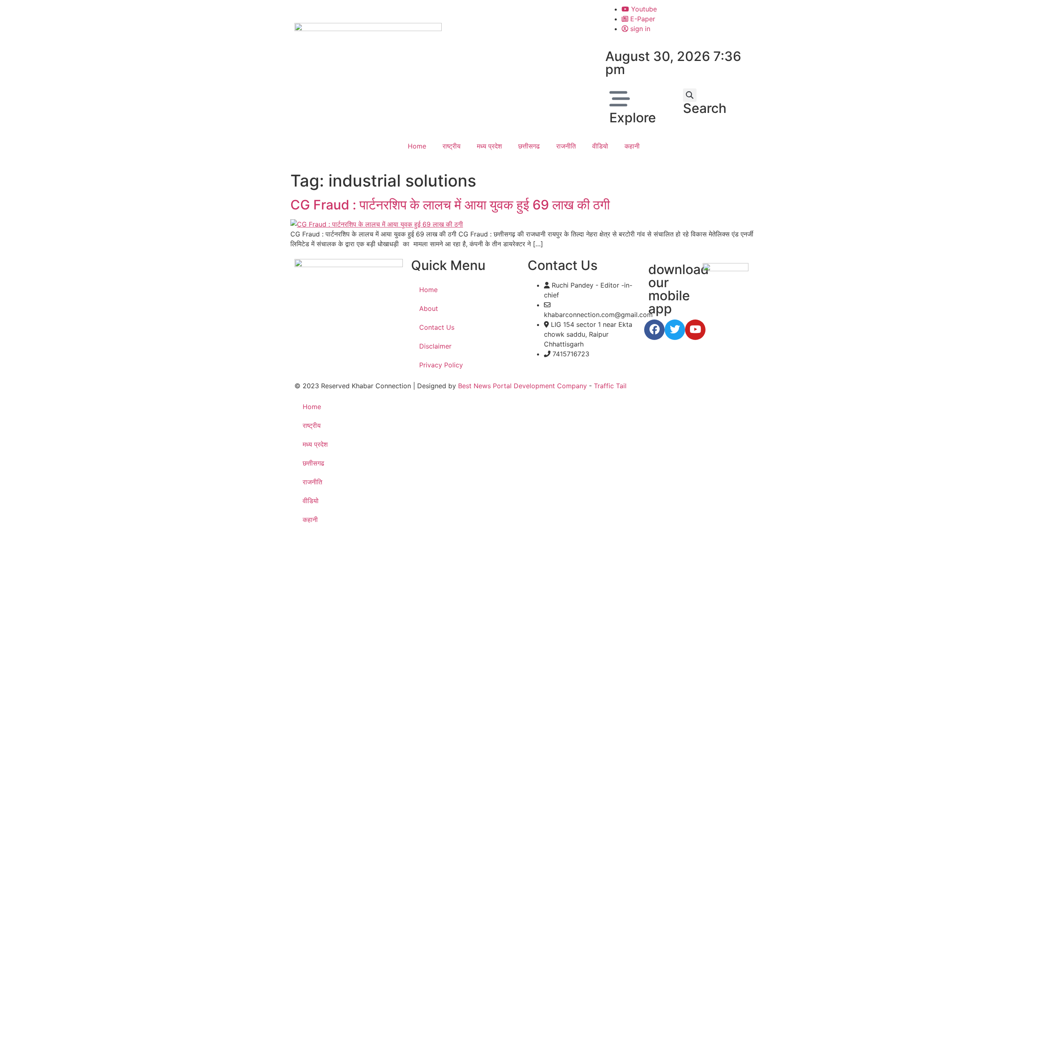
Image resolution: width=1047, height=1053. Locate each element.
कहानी (632, 146)
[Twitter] (675, 330)
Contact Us (436, 327)
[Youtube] (695, 330)
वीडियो (600, 146)
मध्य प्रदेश (489, 146)
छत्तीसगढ (529, 146)
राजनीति (566, 146)
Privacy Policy (441, 365)
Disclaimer (435, 346)
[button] (690, 95)
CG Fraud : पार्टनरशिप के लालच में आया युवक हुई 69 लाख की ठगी (450, 205)
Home (417, 146)
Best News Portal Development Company (522, 386)
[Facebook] (654, 330)
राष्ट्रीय (452, 146)
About (428, 308)
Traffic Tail (610, 386)
